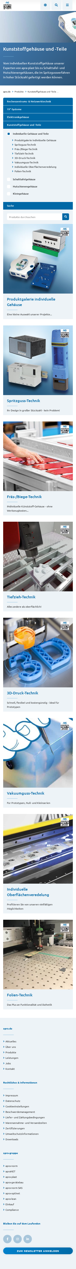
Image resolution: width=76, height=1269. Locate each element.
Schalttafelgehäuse (24, 179)
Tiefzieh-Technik (24, 153)
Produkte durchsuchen (22, 217)
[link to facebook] (7, 1239)
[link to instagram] (17, 1239)
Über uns (10, 1046)
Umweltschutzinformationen (22, 1133)
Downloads (11, 1139)
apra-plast (11, 1176)
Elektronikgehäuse (18, 117)
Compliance (12, 1209)
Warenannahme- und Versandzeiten (26, 1122)
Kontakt (10, 1068)
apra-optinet (12, 1193)
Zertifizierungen (15, 1128)
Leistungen (11, 1057)
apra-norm (11, 1165)
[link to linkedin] (27, 1239)
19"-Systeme (14, 109)
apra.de (7, 91)
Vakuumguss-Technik (26, 162)
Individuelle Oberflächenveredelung (35, 166)
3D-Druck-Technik (25, 158)
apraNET (10, 1171)
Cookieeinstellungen (17, 1106)
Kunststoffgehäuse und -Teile (42, 91)
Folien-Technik (23, 171)
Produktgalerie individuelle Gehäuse (35, 140)
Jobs (8, 1063)
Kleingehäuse (21, 193)
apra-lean (10, 1198)
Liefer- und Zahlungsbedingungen (25, 1117)
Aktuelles (10, 1041)
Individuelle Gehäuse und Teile (31, 133)
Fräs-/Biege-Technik (26, 149)
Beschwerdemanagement (20, 1111)
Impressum (11, 1095)
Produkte (19, 91)
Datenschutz (12, 1100)
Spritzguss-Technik (25, 144)
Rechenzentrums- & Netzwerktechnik (29, 101)
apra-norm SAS (13, 1187)
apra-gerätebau (14, 1182)
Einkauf (9, 1204)
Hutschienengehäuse (25, 186)
